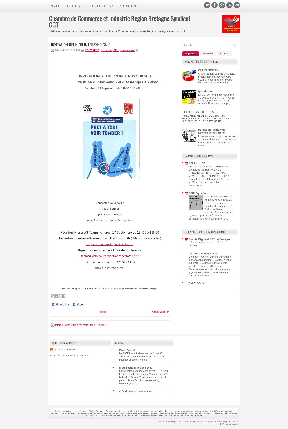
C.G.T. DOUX (196, 283)
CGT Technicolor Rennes (204, 253)
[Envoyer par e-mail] (53, 296)
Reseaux (208, 53)
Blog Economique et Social (135, 367)
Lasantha (207, 421)
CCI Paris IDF (197, 163)
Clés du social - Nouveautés (136, 391)
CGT (86, 289)
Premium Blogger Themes (226, 421)
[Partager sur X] (60, 296)
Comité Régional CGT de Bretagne (209, 239)
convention (106, 50)
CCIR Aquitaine (198, 193)
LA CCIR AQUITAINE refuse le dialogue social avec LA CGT (218, 199)
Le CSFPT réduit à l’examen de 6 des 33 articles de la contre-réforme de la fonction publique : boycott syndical (141, 356)
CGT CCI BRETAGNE (65, 350)
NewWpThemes (175, 421)
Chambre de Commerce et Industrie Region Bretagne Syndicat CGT (119, 21)
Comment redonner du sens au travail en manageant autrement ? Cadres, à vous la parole (210, 259)
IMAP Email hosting (229, 424)
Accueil (55, 6)
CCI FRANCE (92, 50)
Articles (224, 53)
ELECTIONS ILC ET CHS (199, 112)
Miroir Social (127, 350)
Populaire (190, 53)
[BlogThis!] (56, 296)
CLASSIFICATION (208, 70)
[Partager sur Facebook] (64, 296)
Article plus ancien (160, 312)
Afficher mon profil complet (69, 355)
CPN (116, 50)
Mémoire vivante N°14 (201, 242)
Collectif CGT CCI (75, 6)
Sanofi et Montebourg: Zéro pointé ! (138, 371)
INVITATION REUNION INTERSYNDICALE (80, 45)
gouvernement (127, 50)
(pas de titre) (205, 91)
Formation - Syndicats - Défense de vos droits (212, 131)
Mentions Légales (129, 6)
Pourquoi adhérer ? (102, 6)
